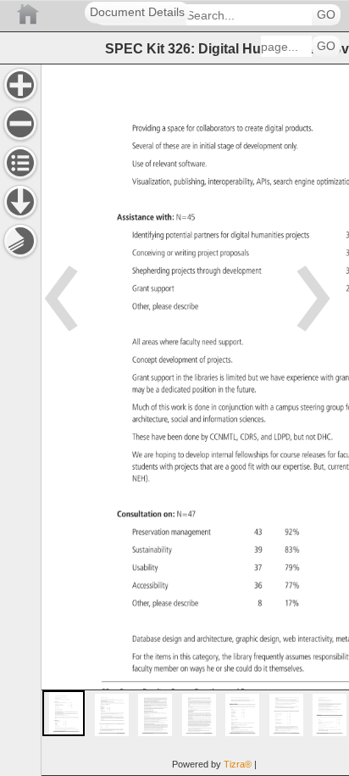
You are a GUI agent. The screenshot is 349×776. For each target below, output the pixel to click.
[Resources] (20, 202)
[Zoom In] (20, 85)
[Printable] (20, 241)
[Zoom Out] (20, 124)
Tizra (238, 764)
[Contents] (20, 163)
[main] (195, 420)
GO (326, 14)
